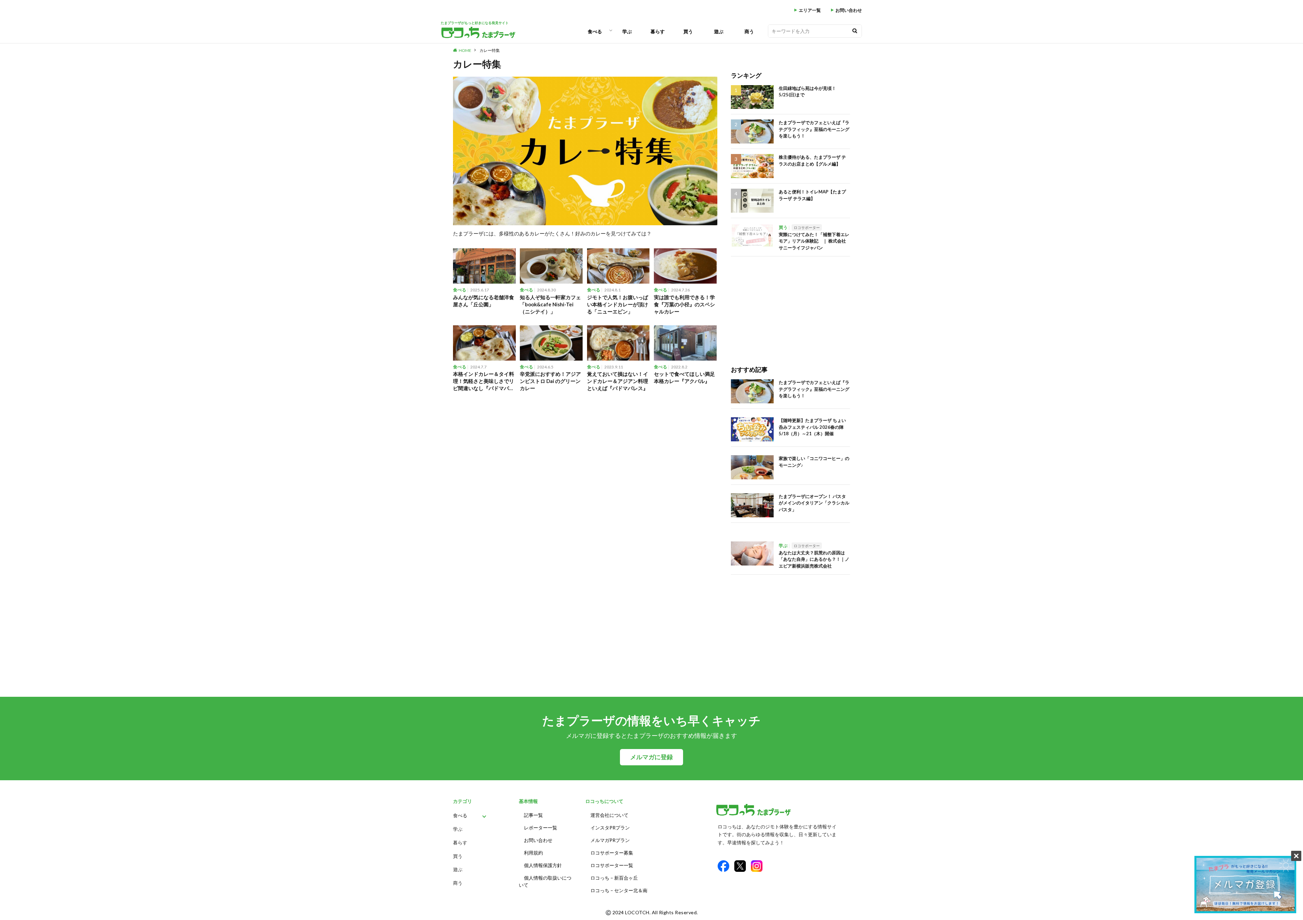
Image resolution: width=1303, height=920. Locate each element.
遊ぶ (718, 31)
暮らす (657, 31)
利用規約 (533, 853)
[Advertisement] (790, 303)
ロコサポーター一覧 (611, 865)
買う (688, 31)
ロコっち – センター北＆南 (618, 890)
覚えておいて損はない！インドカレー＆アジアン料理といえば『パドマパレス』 (617, 381)
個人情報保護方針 (543, 865)
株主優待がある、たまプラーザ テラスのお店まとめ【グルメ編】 (812, 160)
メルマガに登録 (651, 757)
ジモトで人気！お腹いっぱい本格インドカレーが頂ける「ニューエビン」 (617, 304)
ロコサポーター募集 (611, 853)
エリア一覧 (810, 10)
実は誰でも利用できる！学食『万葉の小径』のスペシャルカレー (684, 304)
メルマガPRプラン (610, 840)
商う (749, 31)
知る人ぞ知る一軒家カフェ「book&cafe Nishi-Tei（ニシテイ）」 (550, 304)
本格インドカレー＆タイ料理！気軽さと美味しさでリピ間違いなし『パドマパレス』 (483, 381)
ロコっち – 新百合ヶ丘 (614, 878)
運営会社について (609, 815)
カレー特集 (489, 50)
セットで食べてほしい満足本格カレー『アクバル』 (684, 377)
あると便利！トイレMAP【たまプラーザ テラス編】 (812, 195)
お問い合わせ (848, 10)
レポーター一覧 (540, 827)
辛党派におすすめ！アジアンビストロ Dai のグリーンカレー (550, 381)
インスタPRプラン (610, 827)
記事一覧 (533, 815)
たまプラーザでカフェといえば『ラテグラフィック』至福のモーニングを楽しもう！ (814, 129)
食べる (595, 31)
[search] (855, 31)
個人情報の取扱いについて (545, 881)
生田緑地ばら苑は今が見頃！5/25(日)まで (807, 91)
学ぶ (627, 31)
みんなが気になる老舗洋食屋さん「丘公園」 (483, 300)
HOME (465, 50)
